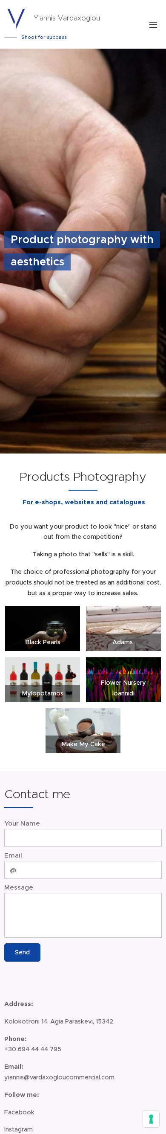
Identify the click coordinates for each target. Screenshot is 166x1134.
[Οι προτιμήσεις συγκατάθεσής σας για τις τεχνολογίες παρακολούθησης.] (151, 1119)
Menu (153, 24)
